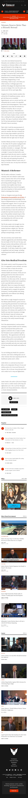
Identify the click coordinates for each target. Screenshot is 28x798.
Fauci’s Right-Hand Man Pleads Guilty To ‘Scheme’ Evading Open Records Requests (12, 594)
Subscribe (14, 790)
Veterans (14, 409)
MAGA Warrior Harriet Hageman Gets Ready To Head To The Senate (13, 567)
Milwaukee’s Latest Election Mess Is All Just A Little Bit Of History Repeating (12, 622)
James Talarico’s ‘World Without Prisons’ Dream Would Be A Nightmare (13, 709)
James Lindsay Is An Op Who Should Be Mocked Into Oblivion (13, 656)
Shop (2, 478)
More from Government (8, 516)
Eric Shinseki (6, 409)
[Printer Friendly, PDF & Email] (24, 56)
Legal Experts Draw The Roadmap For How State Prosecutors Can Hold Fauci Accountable (13, 735)
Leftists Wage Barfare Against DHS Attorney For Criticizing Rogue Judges (13, 682)
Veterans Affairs (6, 412)
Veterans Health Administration (9, 415)
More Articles (14, 402)
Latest (3, 633)
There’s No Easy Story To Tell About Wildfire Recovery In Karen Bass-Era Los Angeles (12, 539)
